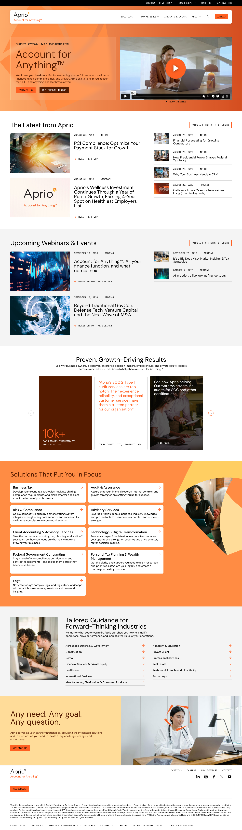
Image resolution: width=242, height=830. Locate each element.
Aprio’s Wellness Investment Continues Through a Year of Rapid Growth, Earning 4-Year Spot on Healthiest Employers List (105, 196)
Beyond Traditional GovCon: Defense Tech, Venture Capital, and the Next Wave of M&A (106, 310)
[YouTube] (230, 777)
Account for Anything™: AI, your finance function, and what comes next (107, 266)
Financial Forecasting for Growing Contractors (196, 142)
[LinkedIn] (198, 777)
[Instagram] (206, 777)
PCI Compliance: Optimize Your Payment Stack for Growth (107, 145)
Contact (221, 16)
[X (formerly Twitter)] (222, 777)
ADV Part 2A (106, 825)
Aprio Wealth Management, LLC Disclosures (72, 825)
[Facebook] (214, 777)
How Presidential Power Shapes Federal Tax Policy (200, 158)
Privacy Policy (18, 825)
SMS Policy (37, 825)
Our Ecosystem (187, 2)
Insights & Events (175, 16)
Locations (176, 770)
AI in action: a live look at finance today (200, 276)
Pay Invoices (224, 2)
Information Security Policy (147, 825)
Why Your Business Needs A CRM (195, 174)
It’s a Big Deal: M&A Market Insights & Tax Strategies (201, 260)
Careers (206, 2)
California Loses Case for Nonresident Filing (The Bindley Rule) (199, 191)
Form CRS (122, 825)
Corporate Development (160, 2)
